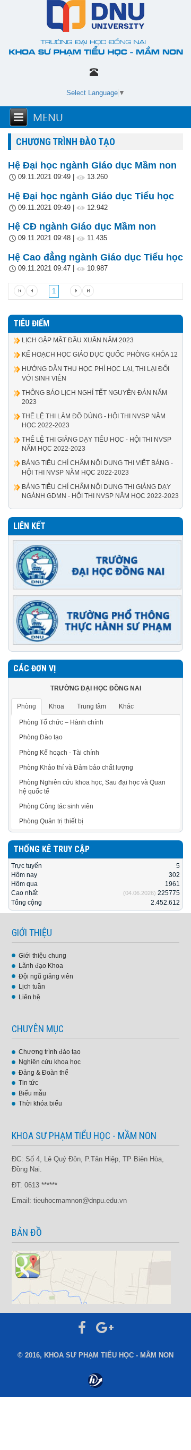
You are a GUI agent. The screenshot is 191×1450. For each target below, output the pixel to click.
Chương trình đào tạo (50, 1052)
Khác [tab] (126, 706)
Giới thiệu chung (42, 955)
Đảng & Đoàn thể (43, 1072)
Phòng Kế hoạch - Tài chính (59, 752)
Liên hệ (29, 997)
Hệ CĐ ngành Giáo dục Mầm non (82, 226)
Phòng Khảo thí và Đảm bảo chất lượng (76, 767)
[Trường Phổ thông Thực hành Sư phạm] (97, 619)
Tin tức (28, 1082)
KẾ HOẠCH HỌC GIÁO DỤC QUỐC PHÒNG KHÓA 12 (100, 354)
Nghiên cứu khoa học (50, 1062)
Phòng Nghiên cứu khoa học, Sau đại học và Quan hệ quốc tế (92, 787)
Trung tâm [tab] (91, 706)
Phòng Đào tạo (41, 737)
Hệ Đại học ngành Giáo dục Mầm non (92, 165)
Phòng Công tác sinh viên (56, 806)
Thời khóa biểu (40, 1103)
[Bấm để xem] (91, 1276)
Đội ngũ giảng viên (46, 976)
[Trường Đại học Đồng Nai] (97, 564)
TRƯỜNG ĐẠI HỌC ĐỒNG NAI (95, 688)
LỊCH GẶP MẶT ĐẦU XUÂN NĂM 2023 (78, 340)
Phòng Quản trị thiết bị (51, 821)
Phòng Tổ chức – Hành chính (61, 722)
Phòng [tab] (26, 706)
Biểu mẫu (32, 1093)
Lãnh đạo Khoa (41, 966)
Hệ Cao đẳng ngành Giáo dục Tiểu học (95, 257)
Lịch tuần (32, 986)
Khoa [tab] (56, 706)
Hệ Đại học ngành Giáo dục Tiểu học (91, 196)
